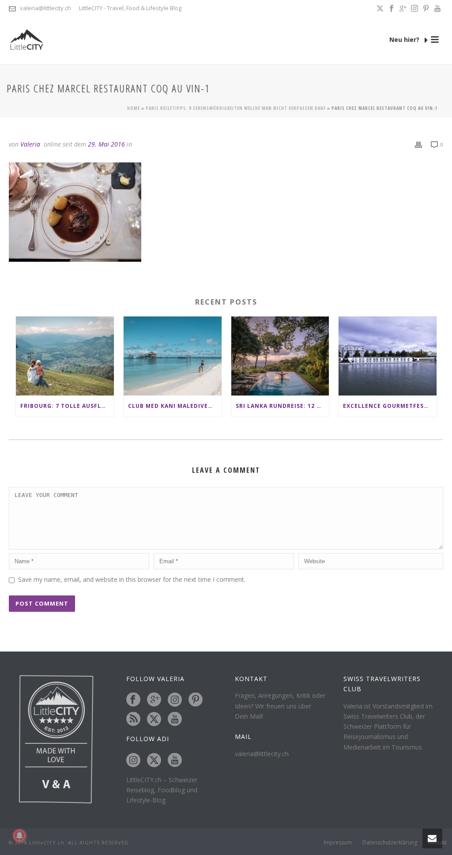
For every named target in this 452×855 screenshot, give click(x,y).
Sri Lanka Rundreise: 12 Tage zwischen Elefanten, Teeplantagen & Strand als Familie (282, 406)
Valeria (30, 144)
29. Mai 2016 (106, 144)
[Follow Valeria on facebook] (133, 700)
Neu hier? (405, 39)
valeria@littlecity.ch (45, 8)
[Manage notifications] (19, 836)
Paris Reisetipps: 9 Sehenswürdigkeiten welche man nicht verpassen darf (236, 108)
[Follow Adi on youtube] (175, 760)
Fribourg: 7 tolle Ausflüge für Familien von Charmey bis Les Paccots (67, 406)
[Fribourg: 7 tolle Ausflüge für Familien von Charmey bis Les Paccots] (65, 355)
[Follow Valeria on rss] (133, 719)
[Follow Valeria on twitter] (154, 719)
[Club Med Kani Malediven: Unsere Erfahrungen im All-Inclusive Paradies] (173, 355)
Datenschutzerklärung (389, 842)
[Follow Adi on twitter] (154, 760)
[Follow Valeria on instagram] (175, 700)
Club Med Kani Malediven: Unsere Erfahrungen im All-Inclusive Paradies (175, 406)
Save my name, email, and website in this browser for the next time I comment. (131, 579)
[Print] (418, 144)
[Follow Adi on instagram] (133, 760)
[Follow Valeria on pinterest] (195, 700)
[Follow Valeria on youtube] (175, 719)
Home (133, 108)
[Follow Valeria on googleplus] (154, 700)
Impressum (338, 842)
